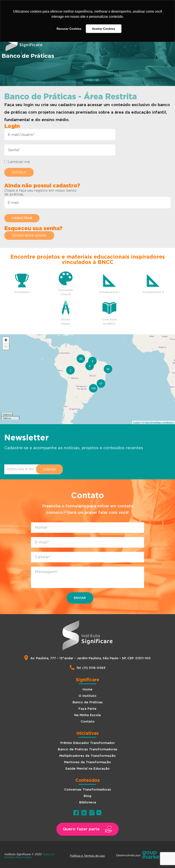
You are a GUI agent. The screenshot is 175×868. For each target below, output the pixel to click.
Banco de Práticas (88, 702)
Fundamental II (153, 292)
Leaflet (136, 422)
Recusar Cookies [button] (69, 28)
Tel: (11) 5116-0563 (90, 668)
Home (87, 689)
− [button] (5, 346)
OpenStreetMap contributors (159, 422)
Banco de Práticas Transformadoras (87, 749)
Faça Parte (87, 708)
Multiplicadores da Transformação (87, 755)
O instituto (87, 696)
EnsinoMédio (65, 321)
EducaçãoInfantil (65, 292)
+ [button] (5, 340)
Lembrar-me (18, 162)
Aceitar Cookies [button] (103, 28)
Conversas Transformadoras (87, 789)
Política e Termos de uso (87, 855)
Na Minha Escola (87, 715)
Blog (87, 796)
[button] (29, 235)
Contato (88, 721)
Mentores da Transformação (87, 762)
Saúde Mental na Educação (87, 768)
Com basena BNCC (109, 321)
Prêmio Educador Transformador (87, 743)
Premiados (22, 292)
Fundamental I (109, 292)
